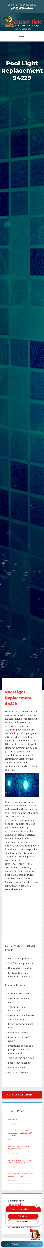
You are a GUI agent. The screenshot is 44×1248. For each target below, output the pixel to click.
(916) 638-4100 (22, 8)
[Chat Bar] (22, 1244)
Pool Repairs (12, 1119)
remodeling (11, 733)
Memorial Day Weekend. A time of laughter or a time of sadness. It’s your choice (20, 1133)
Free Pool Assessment (19, 1095)
